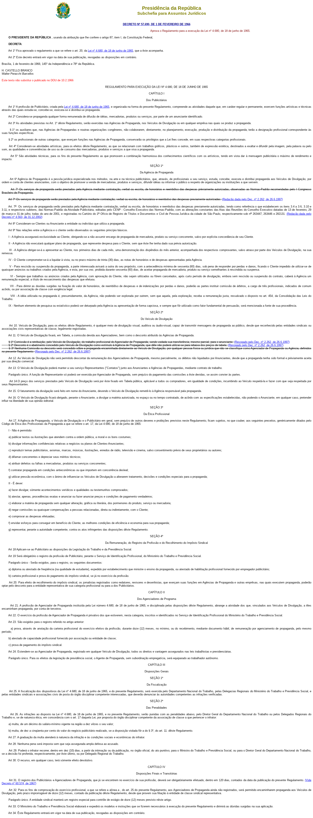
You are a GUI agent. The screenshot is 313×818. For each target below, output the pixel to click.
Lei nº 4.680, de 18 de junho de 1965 (110, 50)
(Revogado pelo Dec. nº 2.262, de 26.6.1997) (262, 342)
